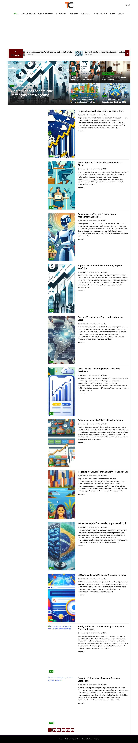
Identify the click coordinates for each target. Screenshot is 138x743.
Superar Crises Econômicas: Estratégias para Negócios (80, 52)
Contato (121, 13)
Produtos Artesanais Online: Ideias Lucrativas (100, 420)
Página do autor (100, 13)
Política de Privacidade (72, 739)
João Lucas (82, 115)
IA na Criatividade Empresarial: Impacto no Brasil (102, 523)
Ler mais (80, 131)
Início (16, 13)
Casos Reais (73, 13)
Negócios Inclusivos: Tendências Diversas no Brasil (103, 472)
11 (68, 730)
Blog (12, 86)
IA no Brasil (86, 13)
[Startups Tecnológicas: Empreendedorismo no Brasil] (106, 53)
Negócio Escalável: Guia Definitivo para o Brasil (101, 111)
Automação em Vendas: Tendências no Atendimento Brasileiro (24, 52)
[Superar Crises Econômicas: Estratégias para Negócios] (54, 53)
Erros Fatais (61, 13)
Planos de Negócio (45, 13)
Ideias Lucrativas (28, 13)
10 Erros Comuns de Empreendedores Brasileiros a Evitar (83, 80)
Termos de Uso (87, 739)
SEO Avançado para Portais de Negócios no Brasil (102, 575)
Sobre (112, 13)
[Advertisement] (69, 32)
